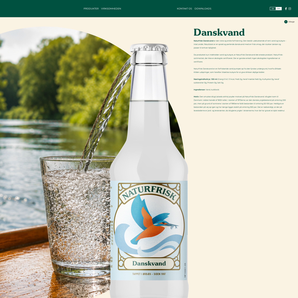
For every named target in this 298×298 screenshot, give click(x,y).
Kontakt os (184, 8)
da (278, 9)
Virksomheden (111, 8)
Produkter (91, 8)
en (273, 9)
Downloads (203, 8)
